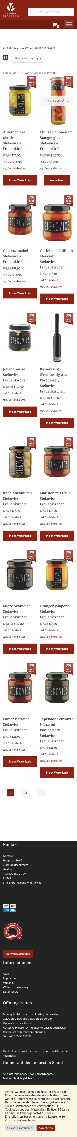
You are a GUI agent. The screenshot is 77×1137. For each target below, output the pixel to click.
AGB (6, 973)
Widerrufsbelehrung (15, 987)
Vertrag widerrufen (18, 953)
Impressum (10, 978)
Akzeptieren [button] (46, 1127)
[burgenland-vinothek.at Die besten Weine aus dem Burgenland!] (11, 10)
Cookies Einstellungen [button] (19, 1127)
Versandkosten (16, 168)
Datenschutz (10, 991)
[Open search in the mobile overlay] (51, 6)
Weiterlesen (57, 180)
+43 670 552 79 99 (14, 873)
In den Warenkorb (20, 180)
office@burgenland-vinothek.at (22, 882)
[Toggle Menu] (69, 24)
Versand (8, 982)
